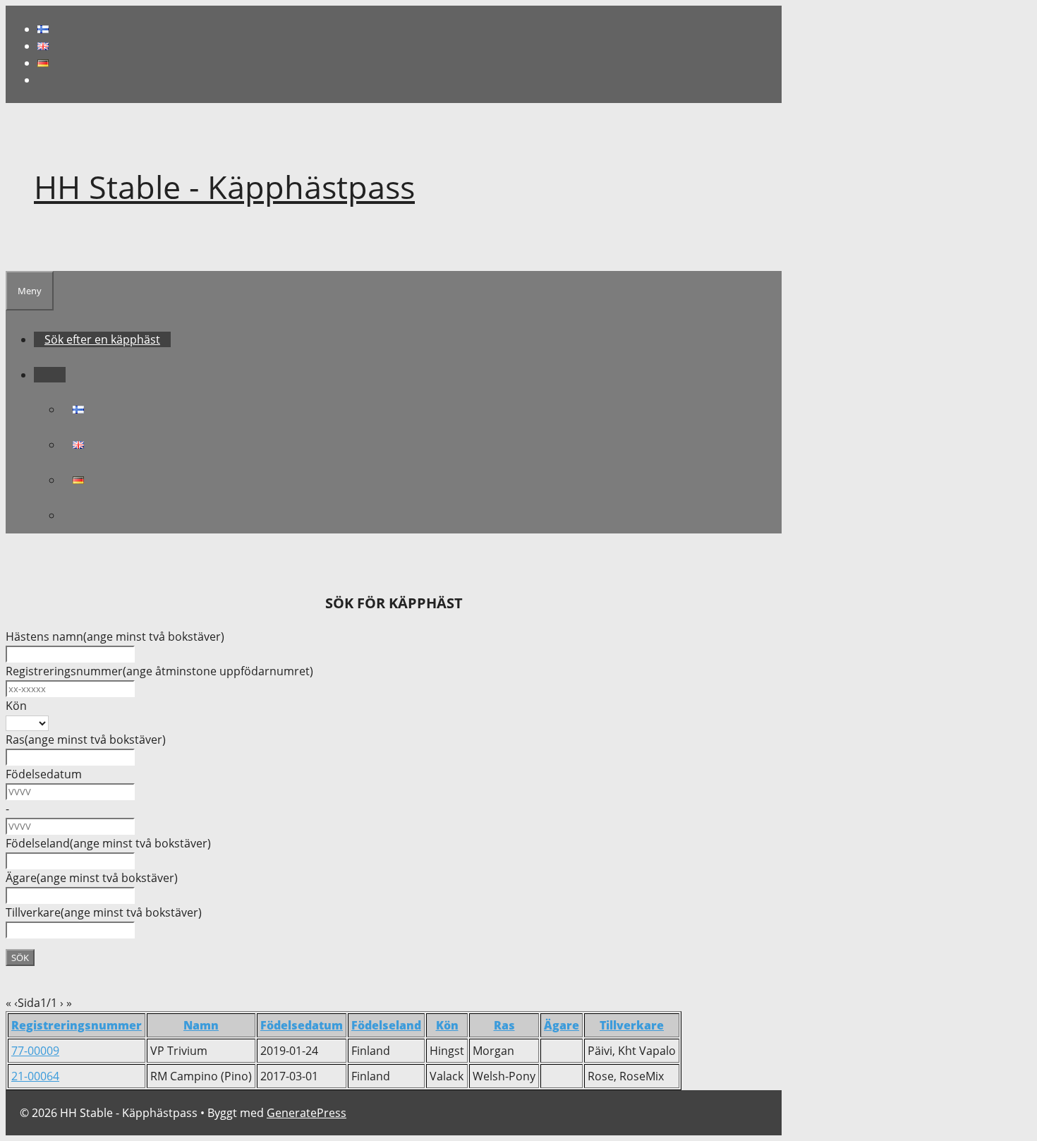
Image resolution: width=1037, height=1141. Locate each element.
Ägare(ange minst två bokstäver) (92, 878)
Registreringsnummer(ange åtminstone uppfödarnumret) (159, 671)
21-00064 (35, 1076)
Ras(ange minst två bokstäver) (86, 739)
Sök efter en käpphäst (102, 339)
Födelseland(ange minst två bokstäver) (108, 843)
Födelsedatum (44, 774)
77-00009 (35, 1050)
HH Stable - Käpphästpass (224, 186)
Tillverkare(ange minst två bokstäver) (104, 912)
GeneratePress (306, 1113)
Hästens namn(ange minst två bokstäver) (115, 636)
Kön (16, 705)
